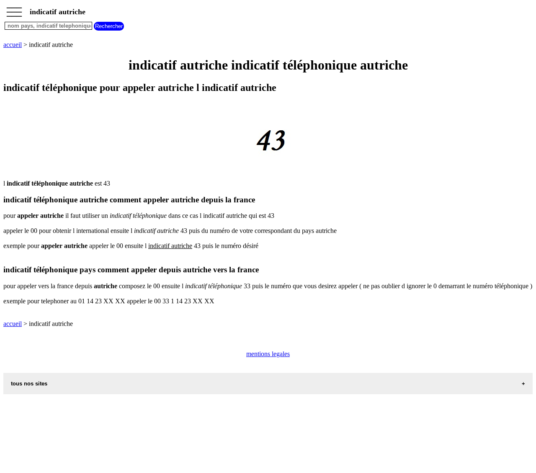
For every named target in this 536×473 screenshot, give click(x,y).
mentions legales (268, 353)
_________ (14, 9)
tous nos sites (29, 383)
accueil (12, 44)
